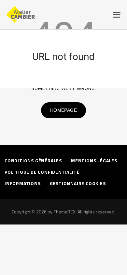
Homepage (63, 110)
